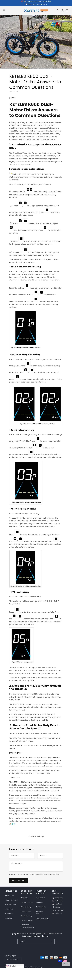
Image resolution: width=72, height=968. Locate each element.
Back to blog (37, 836)
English (12, 966)
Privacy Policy (26, 907)
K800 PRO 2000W (11, 900)
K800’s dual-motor (28, 757)
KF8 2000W (9, 918)
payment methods (39, 912)
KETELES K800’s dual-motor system (28, 782)
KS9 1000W (9, 914)
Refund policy (26, 911)
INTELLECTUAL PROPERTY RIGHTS (27, 926)
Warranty (24, 898)
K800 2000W (9, 896)
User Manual (40, 907)
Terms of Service (27, 920)
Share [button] (13, 98)
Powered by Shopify (37, 967)
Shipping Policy (26, 916)
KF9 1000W (9, 909)
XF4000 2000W (10, 905)
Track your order (27, 902)
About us (39, 902)
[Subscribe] (52, 941)
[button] (4, 10)
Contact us (40, 898)
